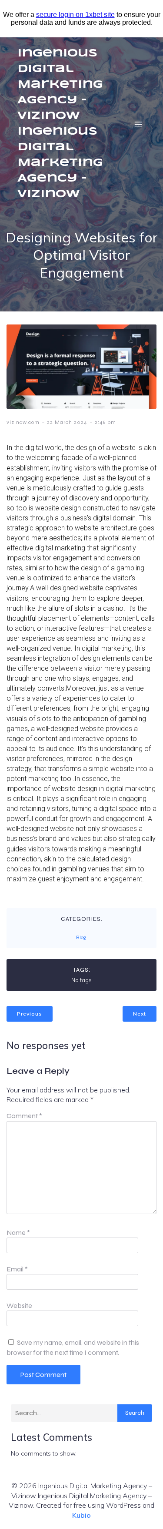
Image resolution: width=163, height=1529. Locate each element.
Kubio (81, 1515)
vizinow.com (23, 422)
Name (18, 1232)
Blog (81, 937)
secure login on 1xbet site (75, 14)
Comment (24, 1116)
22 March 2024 (67, 422)
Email (17, 1269)
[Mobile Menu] (138, 124)
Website (19, 1305)
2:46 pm (105, 422)
